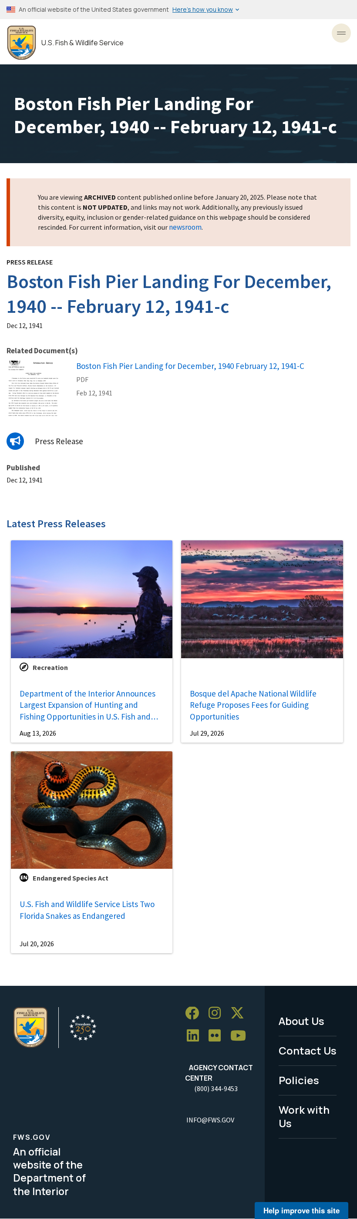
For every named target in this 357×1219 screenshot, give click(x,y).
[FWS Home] (21, 43)
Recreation (50, 667)
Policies (299, 1080)
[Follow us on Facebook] (195, 1013)
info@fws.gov (210, 1119)
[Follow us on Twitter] (240, 1013)
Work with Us (304, 1116)
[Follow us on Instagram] (218, 1013)
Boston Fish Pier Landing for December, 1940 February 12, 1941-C (190, 366)
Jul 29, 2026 (207, 733)
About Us (301, 1021)
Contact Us (308, 1050)
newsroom (185, 227)
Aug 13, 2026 (38, 733)
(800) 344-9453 (216, 1088)
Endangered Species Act (70, 878)
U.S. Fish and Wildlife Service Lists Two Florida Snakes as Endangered (87, 910)
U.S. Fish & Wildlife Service (82, 42)
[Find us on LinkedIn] (196, 1036)
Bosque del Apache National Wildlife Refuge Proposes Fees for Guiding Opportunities (253, 705)
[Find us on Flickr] (218, 1036)
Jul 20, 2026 (37, 943)
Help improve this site (301, 1210)
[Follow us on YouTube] (241, 1036)
